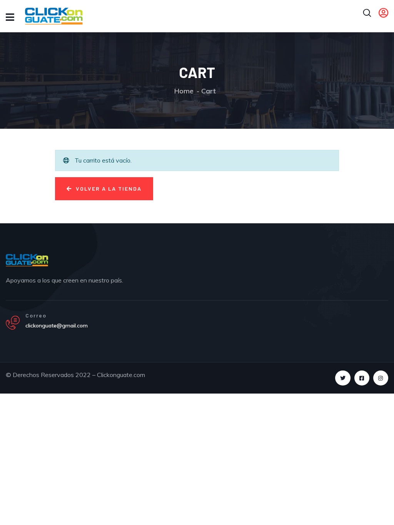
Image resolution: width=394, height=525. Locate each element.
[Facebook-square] (361, 377)
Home (184, 90)
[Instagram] (380, 377)
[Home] (27, 260)
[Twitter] (342, 377)
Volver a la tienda (108, 188)
